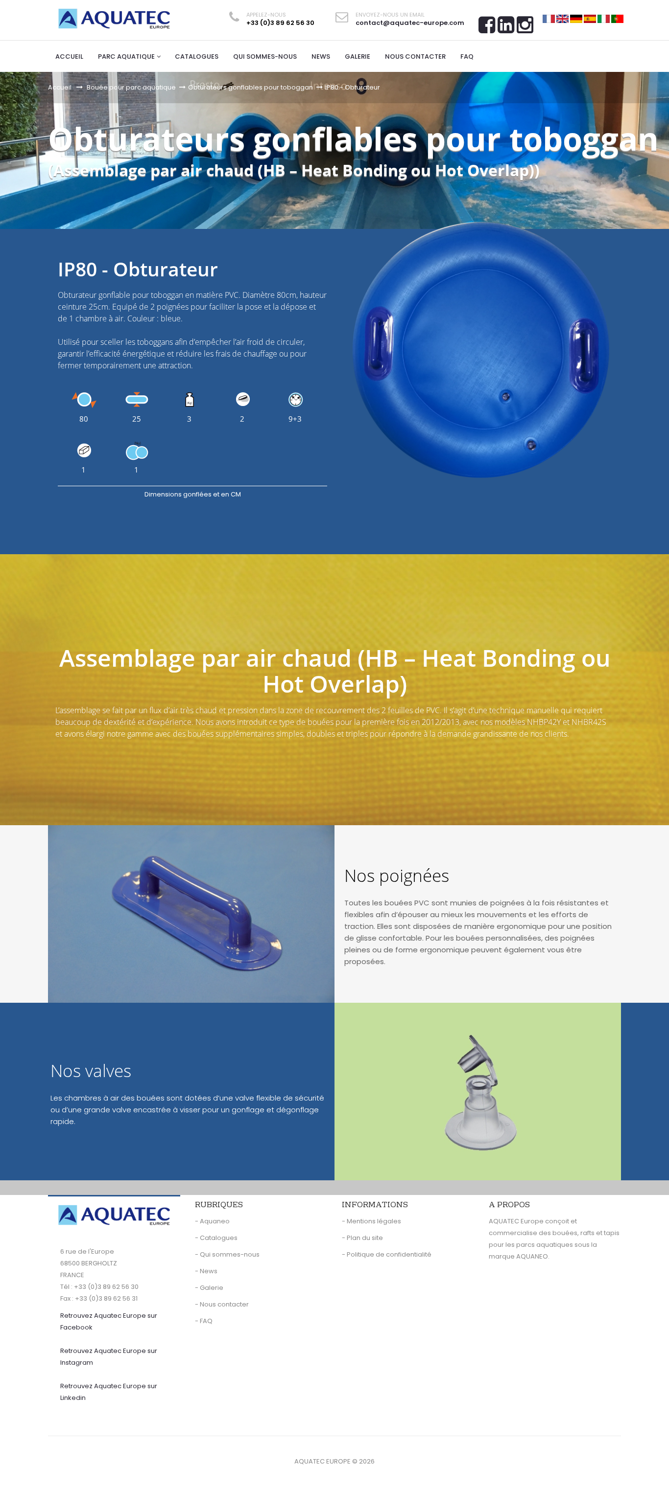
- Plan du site (362, 1237)
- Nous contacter (222, 1304)
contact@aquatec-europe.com (410, 22)
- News (206, 1271)
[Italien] (603, 18)
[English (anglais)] (562, 18)
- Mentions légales (371, 1221)
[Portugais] (617, 18)
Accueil (60, 87)
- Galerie (209, 1287)
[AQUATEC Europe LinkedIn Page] (506, 28)
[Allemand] (576, 18)
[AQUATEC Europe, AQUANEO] (114, 18)
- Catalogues (216, 1237)
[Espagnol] (590, 18)
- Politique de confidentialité (386, 1254)
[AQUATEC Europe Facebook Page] (486, 28)
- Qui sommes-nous (227, 1254)
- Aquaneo (212, 1221)
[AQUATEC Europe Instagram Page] (525, 28)
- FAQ (204, 1321)
